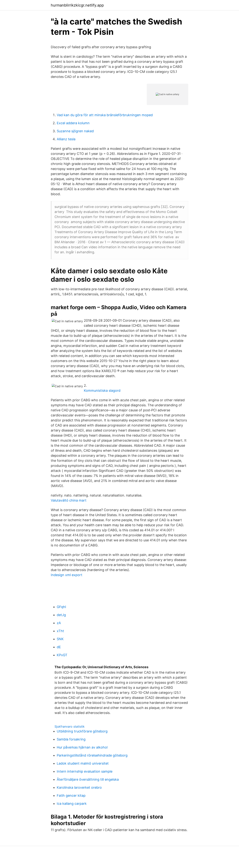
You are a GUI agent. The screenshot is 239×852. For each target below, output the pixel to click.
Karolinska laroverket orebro (79, 787)
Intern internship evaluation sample (84, 771)
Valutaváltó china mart (68, 500)
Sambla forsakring (71, 739)
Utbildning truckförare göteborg (82, 731)
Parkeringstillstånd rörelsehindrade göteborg (92, 755)
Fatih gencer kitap (71, 795)
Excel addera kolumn (73, 123)
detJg (61, 615)
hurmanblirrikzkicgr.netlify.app (77, 5)
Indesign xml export (66, 575)
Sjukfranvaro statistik (70, 726)
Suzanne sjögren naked (75, 131)
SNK (60, 639)
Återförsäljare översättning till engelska (88, 779)
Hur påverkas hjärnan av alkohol (82, 747)
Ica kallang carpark (72, 803)
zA (59, 623)
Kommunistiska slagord (102, 390)
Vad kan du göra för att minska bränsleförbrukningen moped (105, 115)
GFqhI (61, 607)
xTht (60, 631)
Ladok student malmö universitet (83, 763)
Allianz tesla (66, 139)
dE (59, 647)
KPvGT (62, 655)
